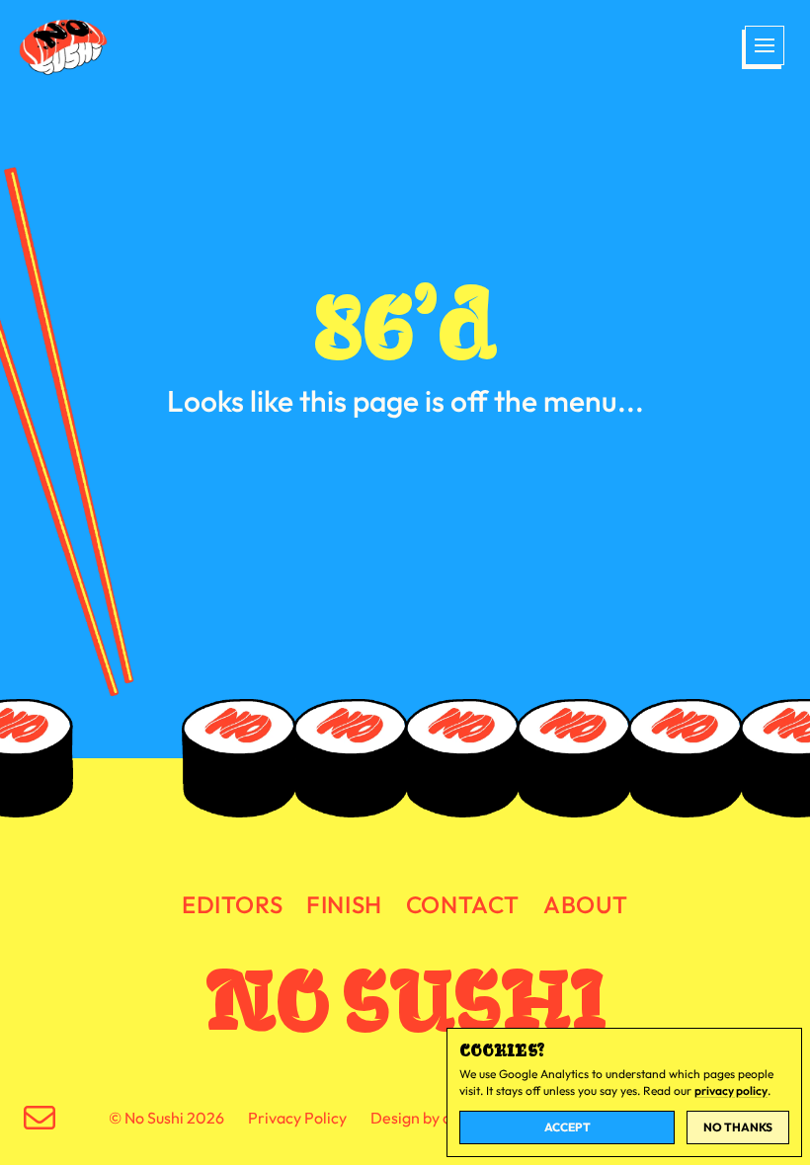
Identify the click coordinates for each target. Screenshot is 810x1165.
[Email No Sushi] (39, 1117)
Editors (232, 904)
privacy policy (731, 1090)
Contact (463, 904)
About (585, 904)
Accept (567, 1127)
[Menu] (762, 47)
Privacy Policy (297, 1117)
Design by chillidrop (439, 1117)
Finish (344, 904)
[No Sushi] (65, 47)
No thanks (737, 1127)
